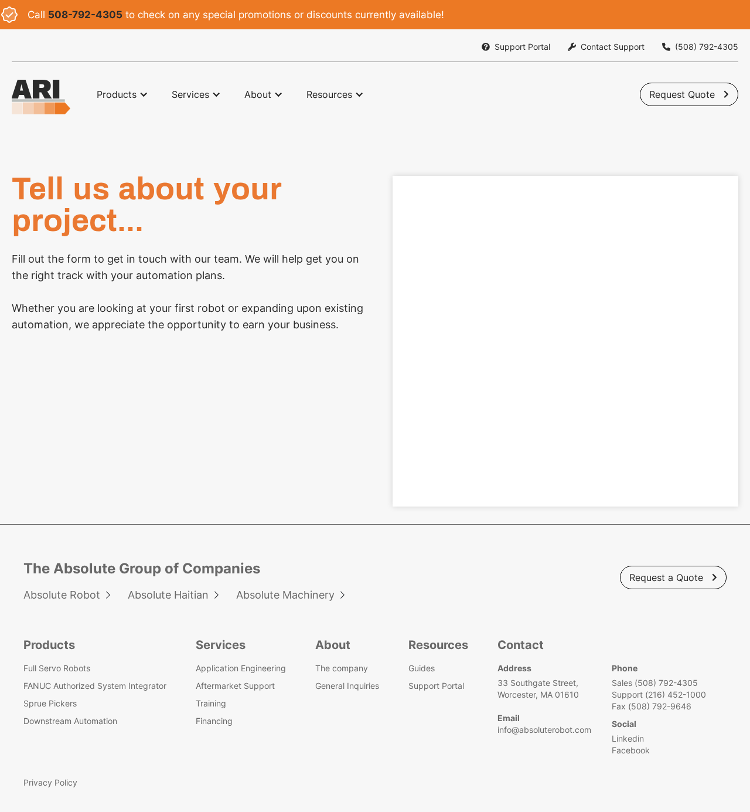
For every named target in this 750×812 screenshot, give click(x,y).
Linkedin (628, 738)
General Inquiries (347, 686)
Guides (421, 668)
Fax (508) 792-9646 (651, 706)
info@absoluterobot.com (544, 730)
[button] (122, 94)
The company (341, 668)
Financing (214, 721)
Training (211, 703)
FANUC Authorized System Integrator (94, 686)
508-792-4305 (85, 15)
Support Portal (436, 686)
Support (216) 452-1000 (659, 694)
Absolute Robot (61, 595)
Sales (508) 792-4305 (655, 683)
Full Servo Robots (56, 668)
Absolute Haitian (168, 595)
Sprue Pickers (50, 703)
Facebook (631, 750)
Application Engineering (241, 668)
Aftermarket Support (235, 686)
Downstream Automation (70, 721)
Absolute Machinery (285, 595)
